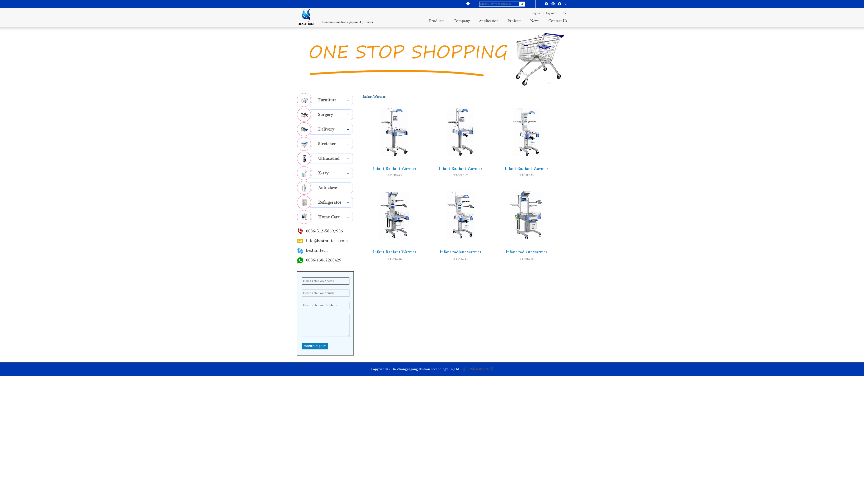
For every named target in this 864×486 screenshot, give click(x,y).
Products (436, 21)
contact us (557, 21)
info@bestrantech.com (327, 241)
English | (537, 13)
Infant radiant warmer (461, 252)
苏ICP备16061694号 (478, 369)
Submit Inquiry (315, 346)
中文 (564, 13)
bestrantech (317, 250)
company (461, 21)
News (534, 21)
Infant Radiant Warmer (394, 169)
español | (552, 13)
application (489, 21)
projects (514, 21)
